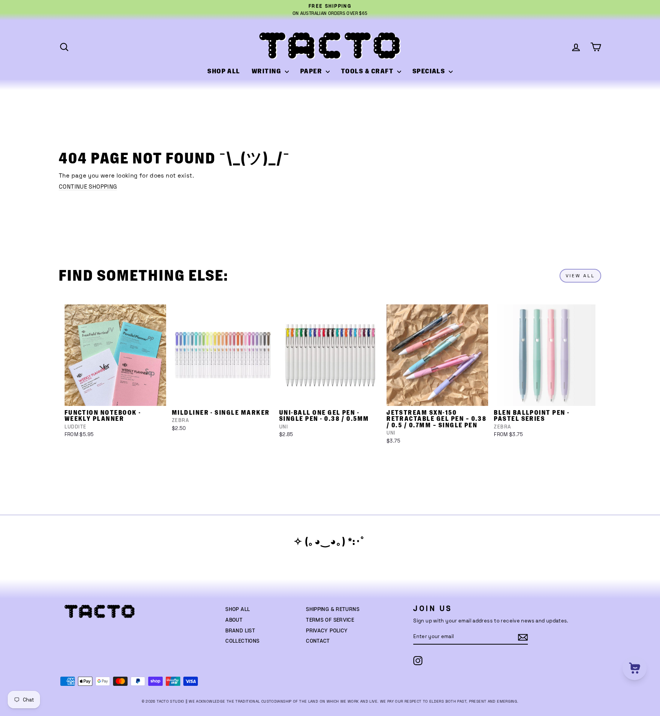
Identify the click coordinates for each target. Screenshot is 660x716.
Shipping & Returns (332, 609)
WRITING (267, 71)
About (234, 620)
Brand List (240, 631)
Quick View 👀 (116, 396)
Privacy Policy (327, 631)
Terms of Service (330, 620)
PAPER (312, 71)
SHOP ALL (223, 71)
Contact (318, 641)
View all (580, 276)
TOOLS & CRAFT (368, 71)
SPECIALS (429, 71)
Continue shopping (88, 186)
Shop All (237, 609)
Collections (242, 641)
